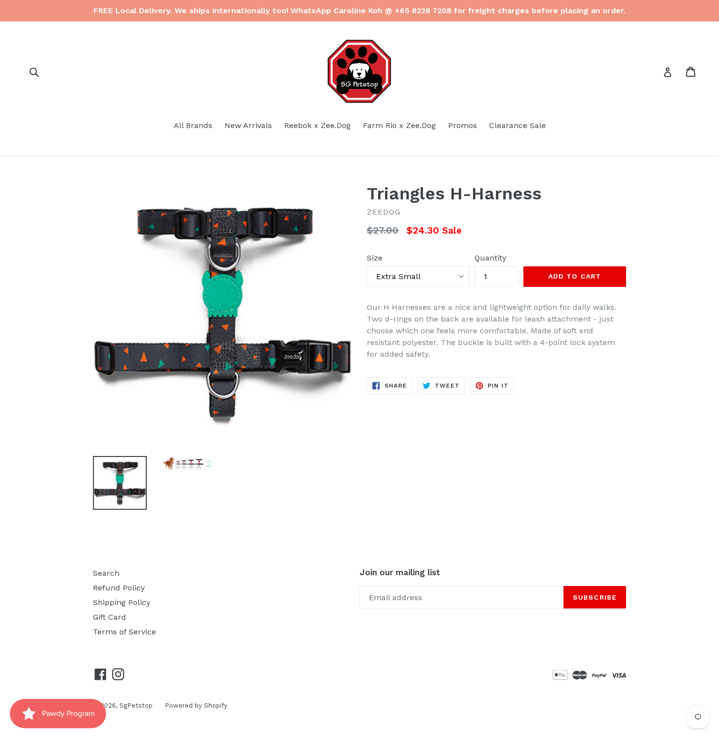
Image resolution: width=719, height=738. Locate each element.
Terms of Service (124, 631)
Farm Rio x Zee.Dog (399, 125)
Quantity (490, 257)
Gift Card (109, 617)
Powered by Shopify (196, 705)
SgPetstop (136, 705)
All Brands (193, 125)
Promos (462, 125)
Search (106, 573)
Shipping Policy (121, 602)
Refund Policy (119, 587)
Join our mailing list (400, 572)
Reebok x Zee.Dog (317, 125)
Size (374, 257)
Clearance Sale (517, 125)
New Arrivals (248, 125)
